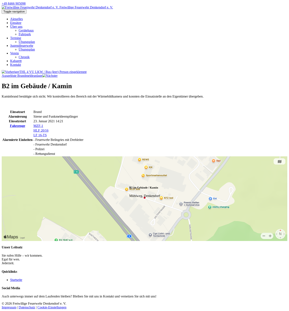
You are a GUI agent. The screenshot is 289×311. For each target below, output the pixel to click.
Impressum (9, 307)
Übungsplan (27, 42)
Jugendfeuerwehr (21, 45)
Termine (15, 38)
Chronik (24, 57)
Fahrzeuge (17, 126)
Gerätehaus (26, 30)
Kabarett (16, 61)
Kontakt (15, 64)
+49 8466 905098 (14, 3)
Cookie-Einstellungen (51, 307)
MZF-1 (38, 126)
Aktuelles (16, 19)
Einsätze (15, 23)
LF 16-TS (40, 135)
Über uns (16, 26)
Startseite (16, 280)
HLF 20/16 (40, 130)
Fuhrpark (25, 34)
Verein (14, 53)
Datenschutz (27, 307)
